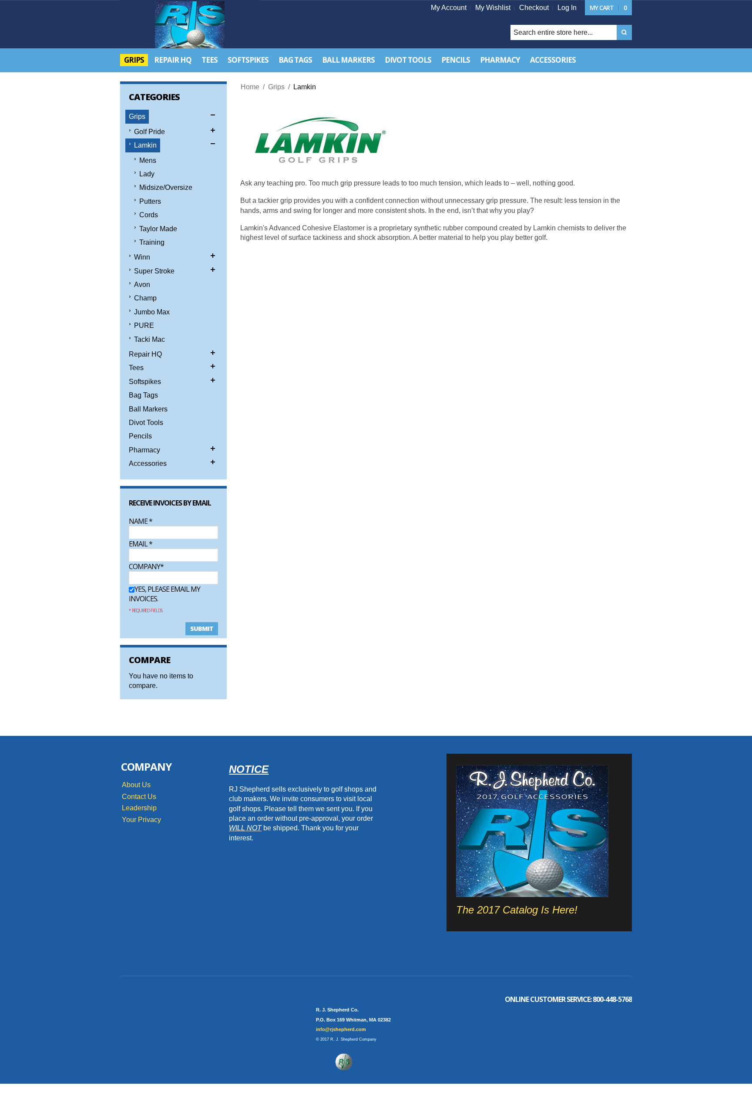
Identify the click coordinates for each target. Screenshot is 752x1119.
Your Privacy (141, 819)
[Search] (624, 32)
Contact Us (139, 796)
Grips (276, 87)
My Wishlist (492, 7)
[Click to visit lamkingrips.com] (318, 141)
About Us (136, 785)
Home (250, 87)
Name (140, 521)
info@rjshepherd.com (341, 1029)
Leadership (139, 808)
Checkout (534, 7)
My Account (449, 7)
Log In (567, 7)
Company (144, 566)
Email (140, 544)
